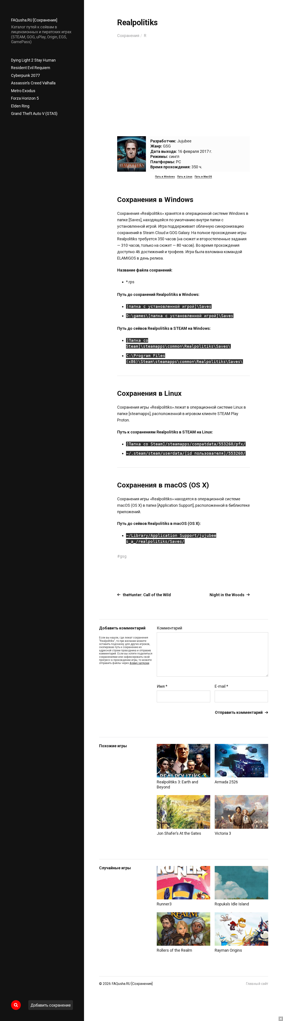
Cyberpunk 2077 (25, 75)
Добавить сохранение (51, 1005)
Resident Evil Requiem (30, 67)
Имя (162, 686)
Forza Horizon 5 (25, 98)
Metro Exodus (23, 90)
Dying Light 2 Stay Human (33, 60)
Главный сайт (257, 984)
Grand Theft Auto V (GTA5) (34, 113)
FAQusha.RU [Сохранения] (34, 20)
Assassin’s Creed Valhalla (33, 83)
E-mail (221, 686)
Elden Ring (20, 106)
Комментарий (169, 628)
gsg (123, 556)
